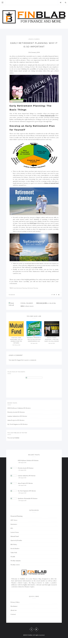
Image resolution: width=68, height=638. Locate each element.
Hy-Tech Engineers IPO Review (17, 424)
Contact (13, 614)
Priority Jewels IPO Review (16, 412)
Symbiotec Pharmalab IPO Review (27, 498)
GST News (14, 520)
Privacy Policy (15, 602)
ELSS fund (33, 223)
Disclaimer (14, 606)
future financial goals (47, 115)
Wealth (13, 556)
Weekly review (15, 564)
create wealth (37, 267)
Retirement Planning (33, 288)
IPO (12, 528)
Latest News (15, 532)
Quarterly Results (16, 540)
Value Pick (14, 552)
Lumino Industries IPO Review (17, 416)
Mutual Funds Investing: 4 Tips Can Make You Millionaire (52, 339)
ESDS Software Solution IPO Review (19, 408)
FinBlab (22, 579)
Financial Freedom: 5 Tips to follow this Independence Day (34, 339)
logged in (20, 360)
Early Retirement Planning (20, 288)
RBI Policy (14, 544)
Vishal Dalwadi (27, 303)
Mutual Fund (15, 536)
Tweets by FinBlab (13, 438)
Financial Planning (34, 39)
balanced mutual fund (51, 183)
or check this (46, 303)
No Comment (12, 294)
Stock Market (15, 548)
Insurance (14, 524)
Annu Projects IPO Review (15, 420)
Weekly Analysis (16, 560)
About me (14, 610)
